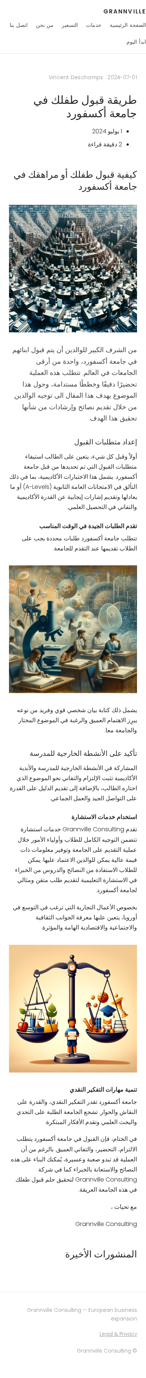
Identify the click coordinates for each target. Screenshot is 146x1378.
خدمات (93, 25)
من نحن (45, 25)
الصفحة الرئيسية (128, 25)
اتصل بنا (19, 25)
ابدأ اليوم (136, 42)
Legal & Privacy (118, 1334)
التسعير (70, 25)
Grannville (124, 11)
